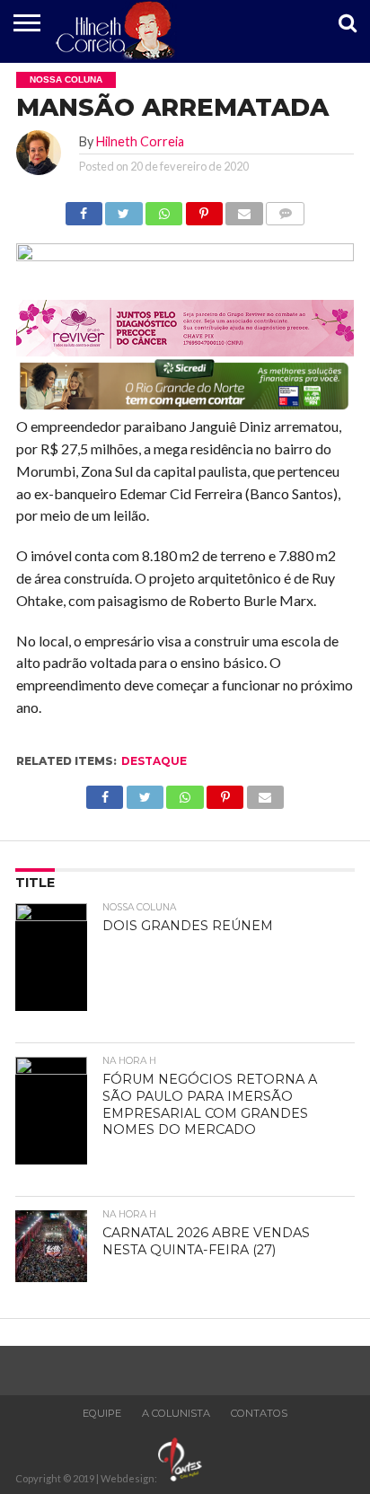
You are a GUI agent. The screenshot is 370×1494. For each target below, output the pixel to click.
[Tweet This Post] (124, 208)
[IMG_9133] (185, 255)
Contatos (259, 1413)
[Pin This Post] (204, 208)
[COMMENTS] (285, 208)
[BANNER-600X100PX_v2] (185, 350)
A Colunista (176, 1413)
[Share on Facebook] (84, 208)
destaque (154, 761)
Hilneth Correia (140, 141)
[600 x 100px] (185, 408)
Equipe (102, 1413)
